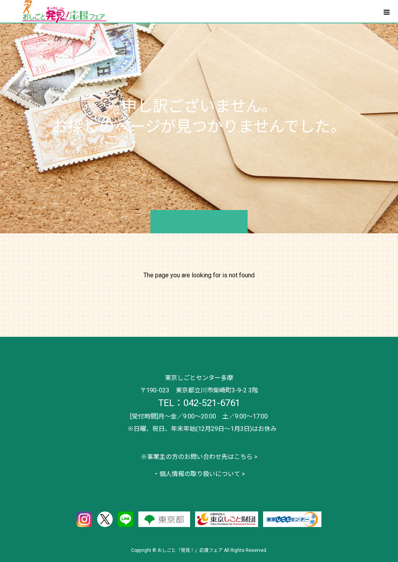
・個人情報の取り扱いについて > (199, 474)
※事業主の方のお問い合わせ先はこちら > (199, 456)
